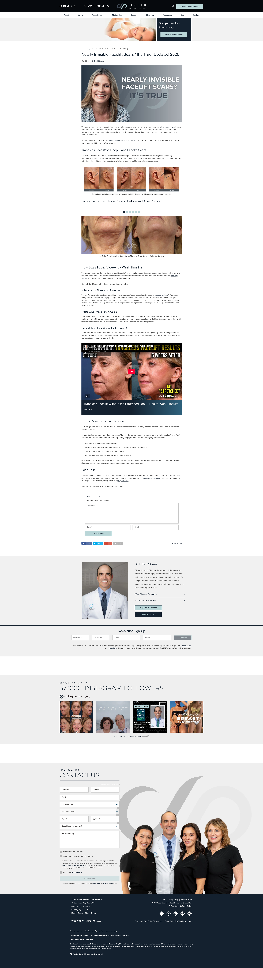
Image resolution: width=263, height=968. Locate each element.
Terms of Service (108, 883)
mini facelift (130, 140)
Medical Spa (117, 15)
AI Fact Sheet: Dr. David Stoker (180, 906)
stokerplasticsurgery (76, 696)
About (66, 15)
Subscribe (183, 638)
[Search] (173, 6)
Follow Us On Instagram (127, 736)
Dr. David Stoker (98, 61)
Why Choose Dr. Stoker (146, 594)
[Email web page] (120, 543)
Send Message (89, 878)
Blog (182, 15)
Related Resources (175, 903)
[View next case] (180, 212)
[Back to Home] (132, 6)
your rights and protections (92, 935)
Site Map (188, 903)
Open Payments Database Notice (81, 939)
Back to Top (177, 543)
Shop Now (150, 15)
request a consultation (151, 478)
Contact (196, 15)
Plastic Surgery (98, 15)
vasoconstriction (161, 295)
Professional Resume (145, 600)
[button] (108, 543)
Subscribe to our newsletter (73, 852)
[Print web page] (115, 543)
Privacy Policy (113, 648)
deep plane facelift (116, 140)
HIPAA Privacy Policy (170, 900)
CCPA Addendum (158, 903)
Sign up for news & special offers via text (78, 856)
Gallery (80, 15)
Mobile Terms (186, 645)
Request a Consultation (189, 6)
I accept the (67, 872)
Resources (167, 15)
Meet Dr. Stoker (148, 614)
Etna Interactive (99, 954)
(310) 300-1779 (82, 910)
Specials (134, 15)
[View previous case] (82, 212)
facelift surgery (167, 127)
